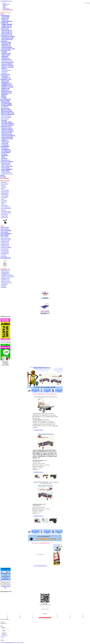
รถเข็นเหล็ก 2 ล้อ (4, 76)
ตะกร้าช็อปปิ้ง (4, 197)
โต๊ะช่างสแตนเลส (5, 118)
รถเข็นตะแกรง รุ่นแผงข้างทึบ (7, 67)
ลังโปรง (3, 188)
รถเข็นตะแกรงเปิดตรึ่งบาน (6, 64)
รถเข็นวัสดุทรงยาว (5, 57)
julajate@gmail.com (6, 579)
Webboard (5, 5)
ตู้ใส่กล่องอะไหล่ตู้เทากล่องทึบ (7, 112)
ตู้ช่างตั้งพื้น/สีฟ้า (4, 106)
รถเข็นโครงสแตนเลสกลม (6, 134)
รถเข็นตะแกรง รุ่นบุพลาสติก (7, 65)
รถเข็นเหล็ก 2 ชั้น (5, 18)
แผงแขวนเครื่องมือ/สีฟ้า (6, 117)
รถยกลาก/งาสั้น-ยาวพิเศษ (6, 166)
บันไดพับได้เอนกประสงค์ (6, 282)
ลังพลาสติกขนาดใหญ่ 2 (6, 212)
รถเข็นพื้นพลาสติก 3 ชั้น (6, 27)
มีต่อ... (1, 626)
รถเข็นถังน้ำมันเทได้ (4, 241)
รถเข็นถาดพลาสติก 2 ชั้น (6, 30)
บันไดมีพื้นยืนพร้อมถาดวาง (7, 85)
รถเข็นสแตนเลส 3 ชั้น (5, 45)
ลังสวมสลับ (3, 182)
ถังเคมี (2, 199)
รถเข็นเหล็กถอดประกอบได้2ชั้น (8, 36)
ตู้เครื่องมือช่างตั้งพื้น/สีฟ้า (6, 105)
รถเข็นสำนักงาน (4, 147)
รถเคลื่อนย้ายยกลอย (4, 244)
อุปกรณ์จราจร (4, 154)
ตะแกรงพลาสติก (4, 196)
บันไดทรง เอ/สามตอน (5, 281)
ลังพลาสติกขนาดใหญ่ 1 (6, 211)
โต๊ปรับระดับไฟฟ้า (4, 236)
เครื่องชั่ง (3, 157)
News (4, 6)
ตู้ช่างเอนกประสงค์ (5, 108)
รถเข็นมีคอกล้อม (5, 56)
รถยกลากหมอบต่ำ (4, 232)
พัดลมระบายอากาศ (5, 160)
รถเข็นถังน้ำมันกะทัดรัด (5, 239)
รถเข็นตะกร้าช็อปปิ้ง (5, 54)
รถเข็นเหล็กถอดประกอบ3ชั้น (7, 38)
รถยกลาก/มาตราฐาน (5, 163)
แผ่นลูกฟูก (3, 209)
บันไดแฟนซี (3, 97)
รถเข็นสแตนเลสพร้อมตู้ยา (6, 47)
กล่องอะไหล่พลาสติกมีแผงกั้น (7, 123)
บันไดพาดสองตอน (5, 82)
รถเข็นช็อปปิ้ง (4, 51)
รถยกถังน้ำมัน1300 (4, 248)
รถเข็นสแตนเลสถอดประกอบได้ (8, 48)
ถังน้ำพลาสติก (4, 205)
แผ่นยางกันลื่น (4, 158)
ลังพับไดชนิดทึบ (4, 194)
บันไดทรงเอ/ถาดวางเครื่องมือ (7, 276)
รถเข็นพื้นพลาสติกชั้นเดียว (6, 24)
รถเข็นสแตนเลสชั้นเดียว (6, 42)
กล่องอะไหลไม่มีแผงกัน (6, 208)
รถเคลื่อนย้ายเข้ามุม (4, 245)
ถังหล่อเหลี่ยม (4, 200)
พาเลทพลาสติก (4, 214)
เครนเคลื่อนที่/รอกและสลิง (6, 173)
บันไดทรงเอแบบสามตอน (6, 91)
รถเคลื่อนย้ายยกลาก (4, 242)
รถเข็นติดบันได (4, 71)
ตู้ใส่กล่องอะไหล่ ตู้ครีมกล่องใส (7, 114)
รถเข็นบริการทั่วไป (5, 141)
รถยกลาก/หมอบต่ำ (5, 167)
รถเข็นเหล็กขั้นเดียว (5, 16)
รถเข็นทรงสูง (4, 68)
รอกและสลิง (3, 254)
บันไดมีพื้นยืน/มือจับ (5, 273)
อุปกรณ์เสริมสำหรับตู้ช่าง (6, 103)
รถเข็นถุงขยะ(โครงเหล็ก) (6, 132)
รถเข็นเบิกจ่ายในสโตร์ (6, 70)
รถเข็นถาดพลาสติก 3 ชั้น (6, 32)
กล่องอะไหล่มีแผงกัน (5, 206)
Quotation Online (6, 4)
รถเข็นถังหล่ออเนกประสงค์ (7, 138)
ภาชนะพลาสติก (4, 143)
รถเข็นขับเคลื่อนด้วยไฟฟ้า (6, 21)
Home (4, 3)
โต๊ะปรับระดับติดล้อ (5, 170)
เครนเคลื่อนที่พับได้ (4, 253)
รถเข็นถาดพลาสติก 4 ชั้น (6, 33)
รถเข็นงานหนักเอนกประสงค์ (7, 62)
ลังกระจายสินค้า (4, 183)
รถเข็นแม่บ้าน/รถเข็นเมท (6, 128)
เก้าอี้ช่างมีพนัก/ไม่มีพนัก (6, 121)
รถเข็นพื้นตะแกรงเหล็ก (6, 53)
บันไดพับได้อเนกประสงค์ (6, 93)
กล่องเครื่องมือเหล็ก (5, 149)
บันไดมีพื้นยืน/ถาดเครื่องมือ (7, 275)
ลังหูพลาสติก (4, 187)
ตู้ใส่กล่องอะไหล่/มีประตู (6, 109)
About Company (6, 8)
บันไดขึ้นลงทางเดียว (5, 88)
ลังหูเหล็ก (3, 185)
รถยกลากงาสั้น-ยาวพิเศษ (5, 230)
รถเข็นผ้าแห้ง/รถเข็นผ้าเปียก (7, 129)
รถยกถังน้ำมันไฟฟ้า (4, 251)
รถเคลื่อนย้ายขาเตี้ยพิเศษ (5, 247)
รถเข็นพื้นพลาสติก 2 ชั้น (6, 25)
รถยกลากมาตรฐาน (4, 227)
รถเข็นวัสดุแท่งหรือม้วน (6, 59)
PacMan (2, 640)
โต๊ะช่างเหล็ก (4, 120)
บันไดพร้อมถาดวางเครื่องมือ (7, 86)
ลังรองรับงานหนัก (5, 191)
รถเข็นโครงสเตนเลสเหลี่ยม (7, 137)
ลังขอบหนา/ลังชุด (5, 190)
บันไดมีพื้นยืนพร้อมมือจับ (6, 83)
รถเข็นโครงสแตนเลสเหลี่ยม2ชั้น (8, 135)
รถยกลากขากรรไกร (4, 229)
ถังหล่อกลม (3, 202)
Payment (4, 7)
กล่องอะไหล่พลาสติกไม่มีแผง (7, 125)
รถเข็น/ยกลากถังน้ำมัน (6, 172)
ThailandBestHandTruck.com (6, 1)
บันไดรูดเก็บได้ (4, 94)
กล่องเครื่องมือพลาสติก (6, 150)
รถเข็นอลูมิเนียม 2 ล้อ (5, 77)
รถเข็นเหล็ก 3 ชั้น (5, 19)
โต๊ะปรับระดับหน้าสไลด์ (5, 238)
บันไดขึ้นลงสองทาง (5, 89)
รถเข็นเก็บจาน (4, 140)
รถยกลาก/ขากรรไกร (5, 164)
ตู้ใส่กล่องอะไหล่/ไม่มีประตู (7, 111)
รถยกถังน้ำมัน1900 (4, 250)
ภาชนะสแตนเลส (4, 144)
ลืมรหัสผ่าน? (4, 635)
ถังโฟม (2, 203)
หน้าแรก (2, 636)
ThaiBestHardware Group (11, 642)
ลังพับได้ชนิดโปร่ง (5, 193)
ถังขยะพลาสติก (4, 215)
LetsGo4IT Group (20, 642)
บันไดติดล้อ (3, 96)
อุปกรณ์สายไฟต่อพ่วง (5, 152)
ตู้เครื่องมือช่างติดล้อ (5, 102)
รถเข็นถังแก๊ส (4, 73)
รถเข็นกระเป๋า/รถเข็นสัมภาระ (7, 131)
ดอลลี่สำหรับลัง (4, 217)
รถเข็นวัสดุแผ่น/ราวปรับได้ (6, 60)
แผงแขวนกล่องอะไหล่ (6, 115)
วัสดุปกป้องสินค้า (4, 155)
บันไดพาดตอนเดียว (5, 80)
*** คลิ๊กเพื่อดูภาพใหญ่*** (38, 430)
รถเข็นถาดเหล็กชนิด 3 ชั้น (6, 39)
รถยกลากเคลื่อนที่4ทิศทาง (6, 233)
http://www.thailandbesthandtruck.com (40, 565)
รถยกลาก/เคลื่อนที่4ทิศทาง (7, 169)
